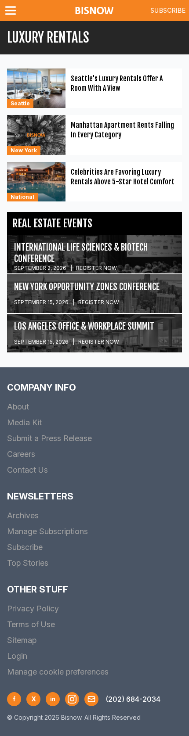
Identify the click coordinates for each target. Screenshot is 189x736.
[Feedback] (91, 699)
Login (17, 656)
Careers (21, 454)
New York (24, 150)
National (22, 197)
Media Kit (24, 422)
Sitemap (21, 640)
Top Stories (27, 562)
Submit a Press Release (49, 438)
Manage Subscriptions (47, 531)
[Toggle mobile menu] (12, 10)
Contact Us (27, 469)
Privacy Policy (33, 608)
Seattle (20, 103)
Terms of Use (31, 624)
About (18, 406)
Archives (23, 515)
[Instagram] (72, 699)
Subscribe (167, 10)
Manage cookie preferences (58, 671)
